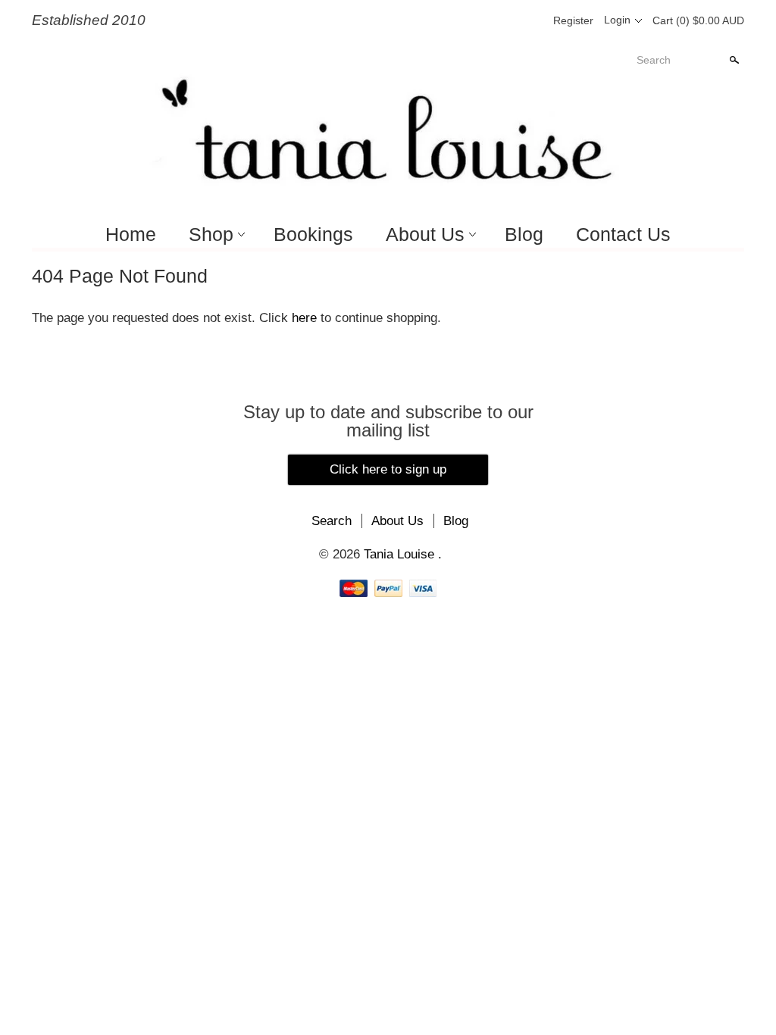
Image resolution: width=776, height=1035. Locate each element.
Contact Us (623, 234)
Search (654, 60)
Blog (524, 234)
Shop (211, 234)
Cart (698, 20)
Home (130, 234)
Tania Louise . (403, 554)
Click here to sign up (388, 469)
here (304, 318)
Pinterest (504, 20)
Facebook (479, 20)
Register (573, 20)
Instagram (530, 20)
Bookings (313, 234)
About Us (425, 234)
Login (617, 20)
